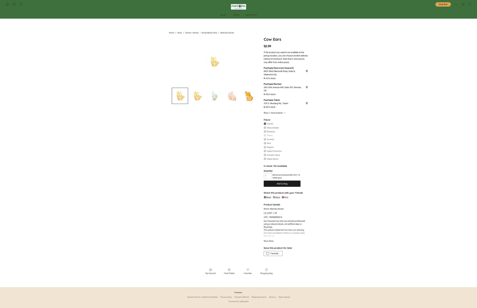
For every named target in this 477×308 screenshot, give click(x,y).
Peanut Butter (273, 128)
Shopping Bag (266, 273)
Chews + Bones (192, 33)
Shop (223, 14)
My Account (210, 273)
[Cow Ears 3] (231, 96)
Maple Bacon (272, 159)
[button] (238, 7)
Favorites (248, 273)
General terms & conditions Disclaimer (202, 297)
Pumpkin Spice (273, 155)
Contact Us (251, 14)
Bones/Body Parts (209, 33)
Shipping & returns (259, 297)
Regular (270, 147)
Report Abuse (284, 297)
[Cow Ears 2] (214, 96)
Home (171, 33)
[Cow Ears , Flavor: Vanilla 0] (180, 96)
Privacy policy (226, 297)
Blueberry (271, 131)
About (236, 14)
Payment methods (241, 297)
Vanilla (270, 124)
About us (272, 297)
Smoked (270, 139)
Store (179, 33)
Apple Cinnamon (274, 151)
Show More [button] (269, 241)
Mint (269, 143)
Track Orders (229, 273)
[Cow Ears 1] (197, 96)
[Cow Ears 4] (249, 96)
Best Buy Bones (227, 33)
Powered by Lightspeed (238, 301)
